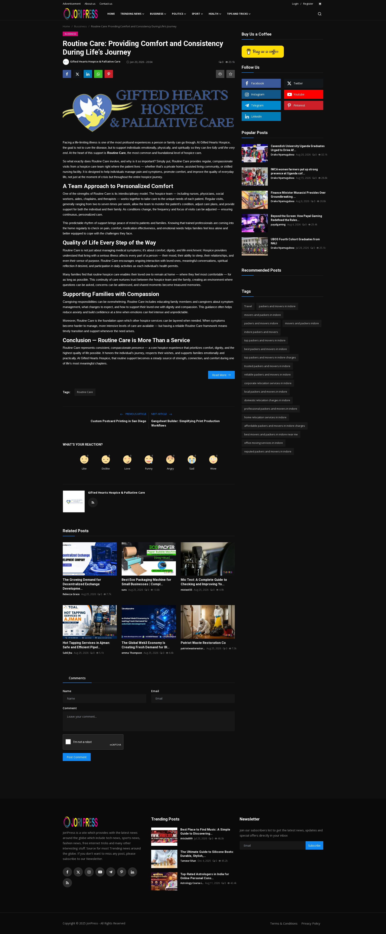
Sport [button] (196, 13)
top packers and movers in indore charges (270, 357)
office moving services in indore (263, 443)
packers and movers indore (261, 323)
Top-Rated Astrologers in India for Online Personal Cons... (204, 876)
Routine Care (85, 392)
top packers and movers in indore (264, 340)
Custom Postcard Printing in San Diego (118, 421)
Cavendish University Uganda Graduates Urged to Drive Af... (298, 148)
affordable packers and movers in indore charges (274, 426)
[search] (319, 13)
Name (67, 691)
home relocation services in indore (265, 417)
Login (295, 3)
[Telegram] (110, 872)
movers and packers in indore (262, 315)
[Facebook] (67, 872)
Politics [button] (177, 13)
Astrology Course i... (191, 883)
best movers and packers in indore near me (271, 434)
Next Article (159, 414)
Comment (70, 708)
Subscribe (314, 845)
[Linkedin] (132, 872)
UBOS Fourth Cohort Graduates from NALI (295, 241)
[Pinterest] (121, 872)
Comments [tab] (77, 678)
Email (155, 691)
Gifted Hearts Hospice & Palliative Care (116, 492)
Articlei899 (186, 838)
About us (90, 3)
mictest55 (186, 589)
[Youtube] (100, 872)
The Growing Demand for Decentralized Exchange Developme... (82, 584)
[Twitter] (78, 872)
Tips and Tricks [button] (237, 13)
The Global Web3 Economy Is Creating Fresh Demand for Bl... (145, 645)
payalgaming (278, 224)
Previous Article (135, 414)
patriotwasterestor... (193, 648)
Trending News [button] (130, 13)
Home (111, 13)
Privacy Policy (310, 923)
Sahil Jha (67, 653)
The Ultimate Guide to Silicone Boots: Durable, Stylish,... (207, 854)
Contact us (106, 3)
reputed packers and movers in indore (267, 451)
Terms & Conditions (284, 923)
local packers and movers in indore (265, 391)
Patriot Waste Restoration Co (203, 643)
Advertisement (72, 3)
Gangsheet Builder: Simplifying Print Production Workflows (185, 423)
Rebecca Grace (71, 594)
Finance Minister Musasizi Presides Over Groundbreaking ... (298, 194)
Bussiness (80, 26)
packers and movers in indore (277, 306)
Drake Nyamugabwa (282, 154)
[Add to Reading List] (230, 74)
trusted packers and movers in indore (267, 366)
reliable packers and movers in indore (267, 374)
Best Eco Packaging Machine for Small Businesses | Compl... (146, 582)
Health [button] (213, 13)
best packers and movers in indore (265, 349)
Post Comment (77, 757)
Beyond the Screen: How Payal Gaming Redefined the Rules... (296, 218)
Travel (248, 306)
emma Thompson (132, 653)
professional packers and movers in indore (270, 408)
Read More (219, 375)
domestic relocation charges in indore (267, 400)
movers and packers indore (302, 323)
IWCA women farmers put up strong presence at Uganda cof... (294, 171)
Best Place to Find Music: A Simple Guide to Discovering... (205, 831)
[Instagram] (89, 872)
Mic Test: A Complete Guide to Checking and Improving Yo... (204, 582)
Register (308, 3)
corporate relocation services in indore (268, 383)
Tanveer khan (188, 860)
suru (124, 589)
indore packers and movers (261, 332)
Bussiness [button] (156, 13)
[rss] (67, 882)
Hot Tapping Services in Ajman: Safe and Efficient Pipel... (86, 645)
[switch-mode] (320, 3)
